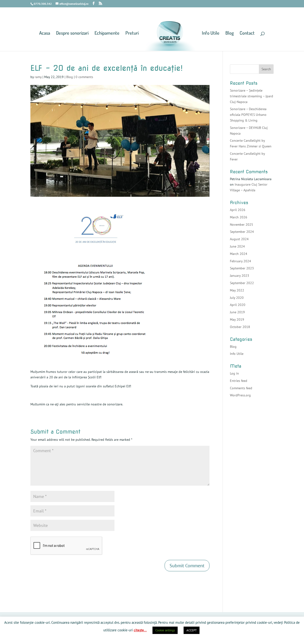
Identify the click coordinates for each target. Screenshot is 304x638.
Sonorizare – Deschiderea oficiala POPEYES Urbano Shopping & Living (248, 114)
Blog (229, 33)
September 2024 (242, 232)
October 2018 (240, 327)
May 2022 (237, 290)
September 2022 (242, 283)
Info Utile (210, 33)
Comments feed (241, 388)
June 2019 (237, 312)
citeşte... (140, 630)
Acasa (44, 33)
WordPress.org (240, 395)
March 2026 (238, 217)
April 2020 (237, 305)
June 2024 (237, 246)
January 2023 (239, 275)
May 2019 (237, 319)
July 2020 (237, 298)
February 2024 (240, 261)
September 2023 (242, 268)
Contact (247, 33)
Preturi (132, 33)
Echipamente (107, 33)
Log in (234, 373)
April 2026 (237, 210)
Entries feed (238, 381)
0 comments (84, 77)
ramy (38, 77)
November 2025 (241, 224)
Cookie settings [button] (165, 630)
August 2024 (239, 239)
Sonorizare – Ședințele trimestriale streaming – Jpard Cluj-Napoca (251, 96)
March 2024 (238, 254)
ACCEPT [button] (191, 630)
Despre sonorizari (72, 33)
